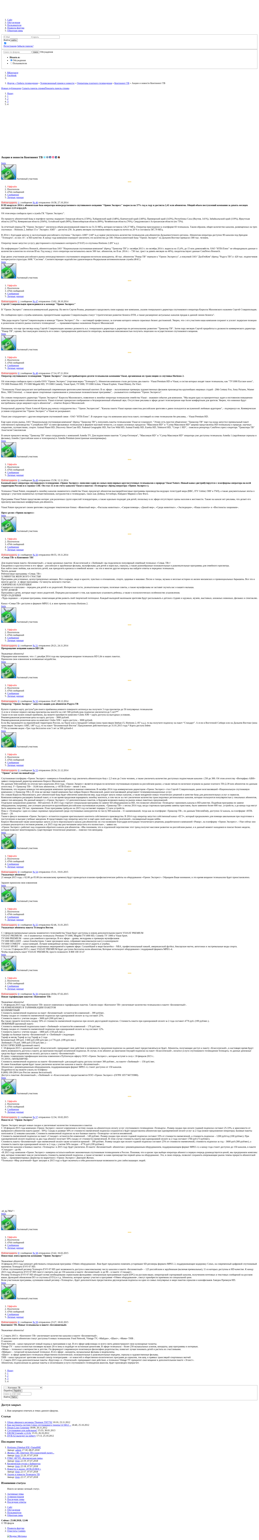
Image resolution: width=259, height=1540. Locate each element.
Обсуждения (19, 60)
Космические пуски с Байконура (23, 1463)
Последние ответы (16, 1502)
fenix (3, 163)
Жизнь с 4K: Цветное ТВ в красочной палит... (30, 1452)
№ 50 (35, 555)
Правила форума (15, 1528)
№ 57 (35, 1117)
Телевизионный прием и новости (57, 83)
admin (18, 1450)
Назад (10, 93)
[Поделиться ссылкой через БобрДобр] (59, 157)
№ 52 (35, 701)
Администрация (15, 1496)
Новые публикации (11, 88)
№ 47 (35, 301)
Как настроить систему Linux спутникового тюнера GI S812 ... (39, 1425)
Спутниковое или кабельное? (22, 1430)
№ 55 (35, 925)
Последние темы (15, 1499)
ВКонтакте (12, 72)
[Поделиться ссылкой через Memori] (53, 157)
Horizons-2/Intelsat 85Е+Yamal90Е (24, 1447)
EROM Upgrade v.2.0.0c (19, 1433)
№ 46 (35, 202)
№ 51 (35, 645)
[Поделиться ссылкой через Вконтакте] (47, 157)
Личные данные (15, 197)
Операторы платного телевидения (94, 83)
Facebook (11, 75)
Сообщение (13, 194)
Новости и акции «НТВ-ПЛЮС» (24, 1469)
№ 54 (35, 872)
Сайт (9, 1507)
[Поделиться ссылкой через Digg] (56, 157)
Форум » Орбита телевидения (22, 83)
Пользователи (20, 63)
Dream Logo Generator (18, 1427)
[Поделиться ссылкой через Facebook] (50, 157)
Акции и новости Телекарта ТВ (23, 1474)
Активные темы (15, 1494)
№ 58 (35, 1253)
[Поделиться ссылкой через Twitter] (44, 157)
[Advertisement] (129, 129)
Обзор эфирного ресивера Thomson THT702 (29, 1422)
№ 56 (35, 994)
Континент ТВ (121, 83)
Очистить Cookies (16, 1531)
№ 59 (35, 1322)
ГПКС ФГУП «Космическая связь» (25, 1458)
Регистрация (10, 46)
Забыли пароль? (25, 46)
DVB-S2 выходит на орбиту (21, 1435)
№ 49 (35, 480)
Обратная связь (15, 1515)
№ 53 (35, 770)
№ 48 (35, 373)
